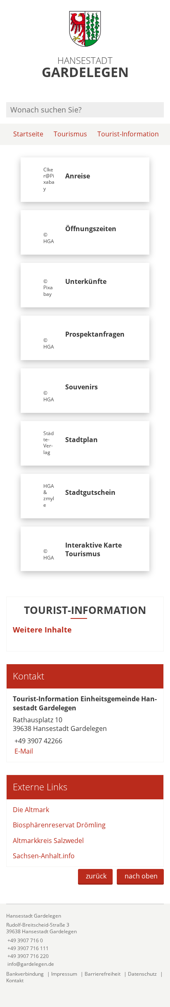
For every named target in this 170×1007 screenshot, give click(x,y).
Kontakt (15, 980)
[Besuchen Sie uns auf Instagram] (162, 91)
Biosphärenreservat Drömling (59, 824)
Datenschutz (142, 973)
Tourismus (70, 133)
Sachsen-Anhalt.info (44, 855)
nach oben (141, 876)
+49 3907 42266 (37, 740)
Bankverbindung (25, 973)
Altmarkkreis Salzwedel (48, 840)
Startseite (28, 133)
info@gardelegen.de (30, 963)
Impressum (64, 973)
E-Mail (23, 751)
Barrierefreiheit (102, 973)
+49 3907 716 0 (24, 940)
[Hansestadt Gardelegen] (85, 940)
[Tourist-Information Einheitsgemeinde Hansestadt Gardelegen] (85, 725)
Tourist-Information (128, 133)
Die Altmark (31, 809)
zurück (96, 876)
